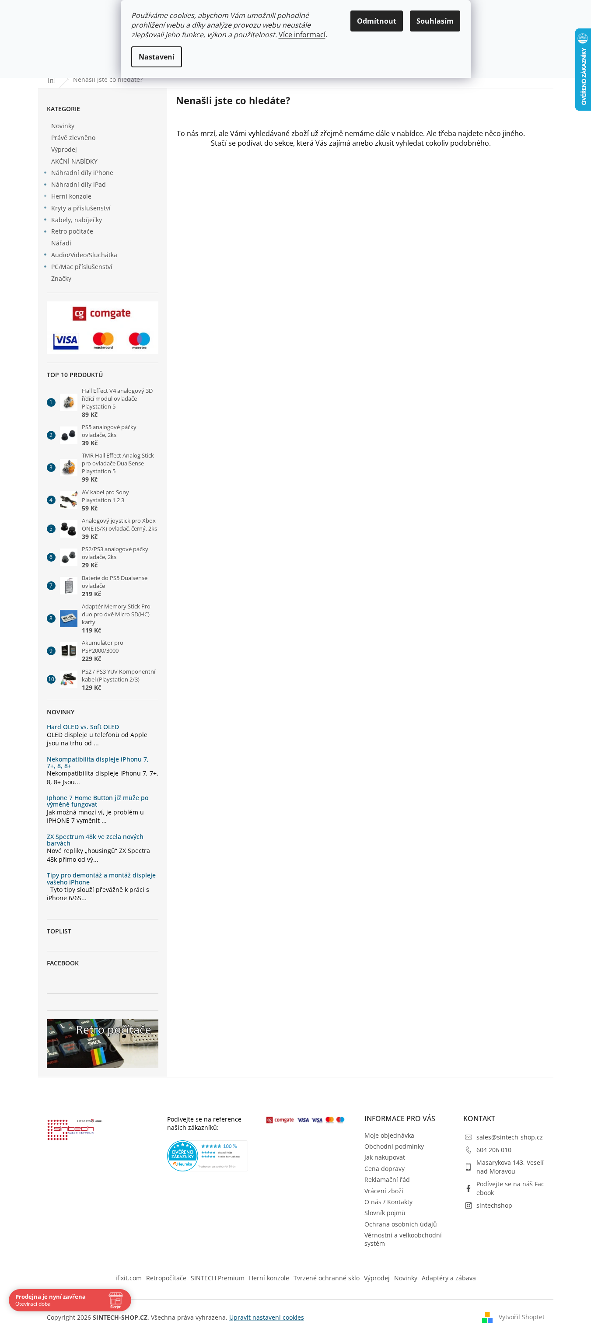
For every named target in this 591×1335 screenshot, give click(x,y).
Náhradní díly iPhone (82, 172)
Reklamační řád (387, 1179)
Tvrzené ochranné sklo (327, 1278)
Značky (61, 278)
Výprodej (64, 149)
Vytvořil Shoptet (522, 1316)
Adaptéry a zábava (449, 1278)
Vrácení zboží (383, 1191)
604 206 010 (493, 1150)
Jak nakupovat (384, 1157)
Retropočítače (166, 1278)
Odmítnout (376, 21)
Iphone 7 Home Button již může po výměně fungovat (97, 801)
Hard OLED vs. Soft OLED (83, 726)
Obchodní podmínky (394, 1146)
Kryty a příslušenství (81, 208)
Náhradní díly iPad (78, 184)
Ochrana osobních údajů (400, 1224)
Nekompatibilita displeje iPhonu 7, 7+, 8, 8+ (98, 762)
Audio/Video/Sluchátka (84, 255)
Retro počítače (72, 231)
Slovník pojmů (385, 1213)
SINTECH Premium (218, 1278)
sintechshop (494, 1205)
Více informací (302, 34)
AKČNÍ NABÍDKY (74, 161)
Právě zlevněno (73, 137)
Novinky (62, 126)
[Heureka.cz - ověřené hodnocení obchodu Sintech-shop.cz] (207, 1155)
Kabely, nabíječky (76, 220)
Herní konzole (71, 196)
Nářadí (61, 243)
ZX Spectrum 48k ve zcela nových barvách (95, 840)
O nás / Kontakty (388, 1202)
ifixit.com (128, 1278)
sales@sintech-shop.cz (509, 1137)
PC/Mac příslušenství (81, 266)
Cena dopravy (384, 1168)
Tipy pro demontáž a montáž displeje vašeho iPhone (101, 878)
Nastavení (157, 57)
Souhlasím (435, 21)
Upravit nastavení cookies (266, 1317)
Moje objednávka (389, 1135)
